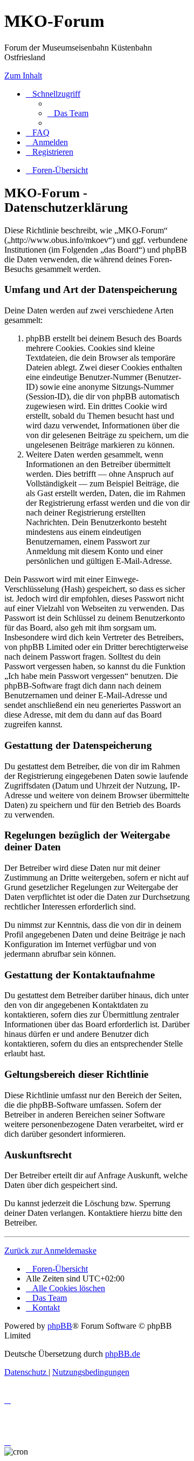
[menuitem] (67, 113)
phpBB (59, 1325)
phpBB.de (122, 1353)
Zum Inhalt (23, 75)
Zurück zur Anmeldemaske (50, 1250)
